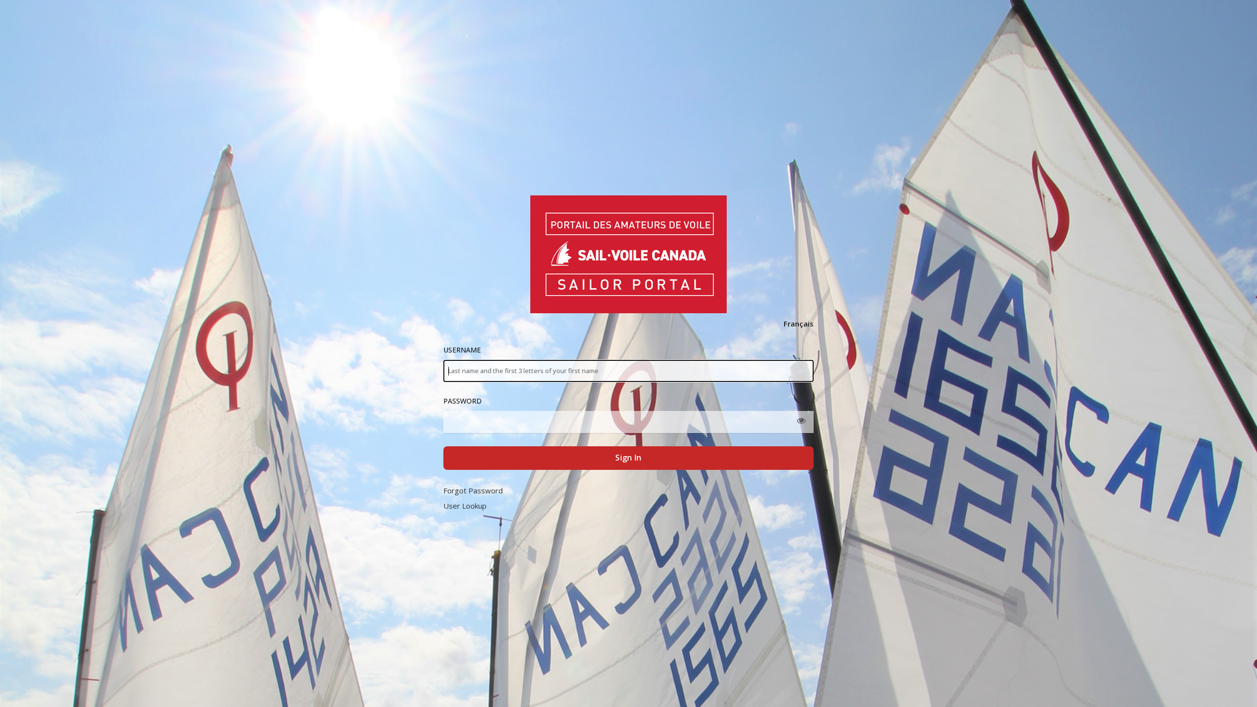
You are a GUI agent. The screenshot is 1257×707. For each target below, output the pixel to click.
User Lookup (465, 506)
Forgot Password (473, 490)
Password (462, 401)
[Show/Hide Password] (801, 420)
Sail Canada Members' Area (628, 254)
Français (799, 323)
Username (462, 349)
